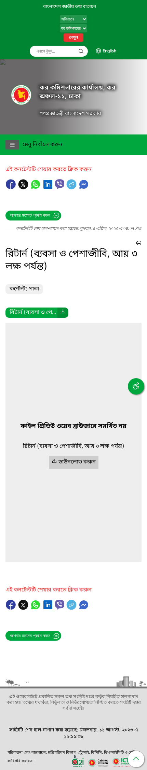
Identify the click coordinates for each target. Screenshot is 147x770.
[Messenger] (83, 187)
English (109, 51)
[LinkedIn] (48, 187)
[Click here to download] (62, 312)
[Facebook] (11, 187)
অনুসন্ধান (81, 51)
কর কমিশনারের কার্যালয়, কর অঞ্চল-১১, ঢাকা (78, 92)
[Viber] (60, 184)
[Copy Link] (72, 187)
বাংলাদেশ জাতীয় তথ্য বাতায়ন (69, 7)
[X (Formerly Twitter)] (24, 187)
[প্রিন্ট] (139, 244)
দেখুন (73, 37)
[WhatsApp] (36, 187)
